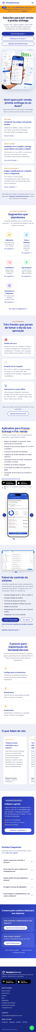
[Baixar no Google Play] (9, 483)
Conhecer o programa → (18, 830)
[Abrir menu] (32, 2)
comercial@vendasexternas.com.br (12, 1015)
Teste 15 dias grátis (10, 620)
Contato (4, 995)
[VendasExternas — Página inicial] (18, 972)
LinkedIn (18, 1022)
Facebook (5, 1022)
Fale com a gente (12, 853)
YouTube (24, 1022)
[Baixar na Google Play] (9, 982)
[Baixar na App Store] (24, 483)
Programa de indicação (8, 1003)
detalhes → (24, 11)
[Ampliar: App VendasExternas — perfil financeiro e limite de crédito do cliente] (18, 515)
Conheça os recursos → (18, 38)
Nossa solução (6, 990)
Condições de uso (7, 1007)
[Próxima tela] (31, 515)
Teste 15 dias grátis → (18, 34)
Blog (3, 998)
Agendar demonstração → (11, 630)
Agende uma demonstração (18, 44)
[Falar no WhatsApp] (31, 1027)
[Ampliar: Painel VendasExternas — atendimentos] (18, 560)
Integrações (5, 1000)
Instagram (12, 1022)
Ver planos (26, 620)
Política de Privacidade (8, 1005)
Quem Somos (5, 993)
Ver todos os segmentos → (18, 309)
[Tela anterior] (4, 515)
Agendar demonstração (18, 414)
